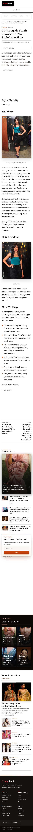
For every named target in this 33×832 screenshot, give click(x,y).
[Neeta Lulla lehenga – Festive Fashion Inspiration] (6, 760)
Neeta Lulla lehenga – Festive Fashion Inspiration (20, 761)
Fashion (14, 16)
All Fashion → (7, 678)
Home (3, 21)
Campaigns (5, 799)
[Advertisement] (16, 83)
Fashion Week (5, 815)
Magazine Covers (6, 795)
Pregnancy (21, 815)
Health (20, 806)
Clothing (4, 801)
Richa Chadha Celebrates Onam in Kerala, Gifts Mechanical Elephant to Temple (20, 528)
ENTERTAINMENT (23, 792)
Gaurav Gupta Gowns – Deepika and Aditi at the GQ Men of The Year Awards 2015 (21, 748)
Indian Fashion (7, 806)
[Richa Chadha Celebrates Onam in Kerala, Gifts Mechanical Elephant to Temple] (5, 528)
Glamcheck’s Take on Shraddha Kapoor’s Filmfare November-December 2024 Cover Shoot (20, 509)
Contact (16, 822)
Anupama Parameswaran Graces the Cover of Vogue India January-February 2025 (14, 487)
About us (6, 822)
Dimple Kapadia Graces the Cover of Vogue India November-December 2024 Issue (19, 499)
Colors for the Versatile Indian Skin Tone (21, 735)
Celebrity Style (24, 653)
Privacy (3, 829)
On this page (9, 48)
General (20, 808)
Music (19, 801)
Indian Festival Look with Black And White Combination (21, 723)
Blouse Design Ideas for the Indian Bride (11, 704)
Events (19, 797)
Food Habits (21, 811)
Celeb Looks (5, 797)
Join (16, 552)
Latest (6, 16)
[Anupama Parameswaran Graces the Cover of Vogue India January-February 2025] (16, 474)
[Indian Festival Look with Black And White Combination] (6, 722)
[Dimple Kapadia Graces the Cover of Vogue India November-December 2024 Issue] (5, 498)
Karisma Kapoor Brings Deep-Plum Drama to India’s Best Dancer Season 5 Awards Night (20, 519)
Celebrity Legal (22, 799)
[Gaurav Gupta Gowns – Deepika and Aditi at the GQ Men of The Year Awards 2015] (6, 747)
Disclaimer (9, 829)
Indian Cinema (6, 813)
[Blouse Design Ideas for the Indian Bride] (16, 691)
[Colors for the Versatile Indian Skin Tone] (6, 734)
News (21, 16)
